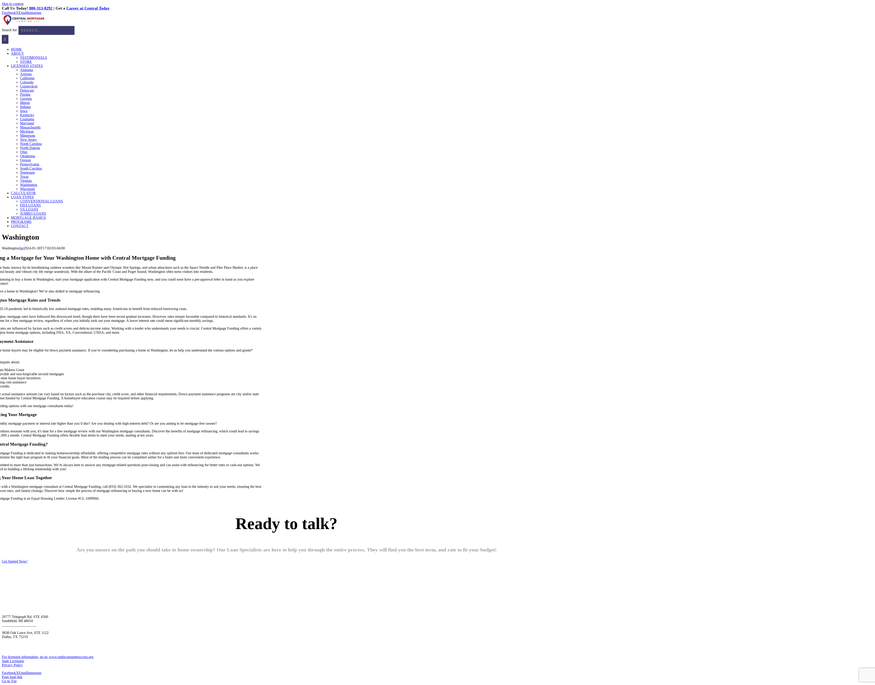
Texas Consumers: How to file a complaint (32, 641)
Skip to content (12, 4)
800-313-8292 (40, 8)
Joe (21, 248)
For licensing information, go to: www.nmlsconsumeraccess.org (47, 657)
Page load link (12, 677)
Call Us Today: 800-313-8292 (35, 582)
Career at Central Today (88, 8)
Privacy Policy (12, 665)
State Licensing (13, 661)
